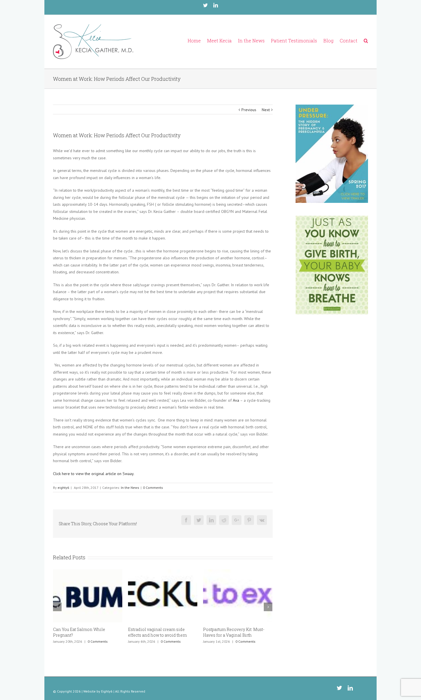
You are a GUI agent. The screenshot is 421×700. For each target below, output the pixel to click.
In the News (130, 487)
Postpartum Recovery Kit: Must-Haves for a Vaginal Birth (222, 632)
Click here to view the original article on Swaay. (93, 473)
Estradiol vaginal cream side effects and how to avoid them (146, 632)
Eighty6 (107, 691)
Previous (248, 109)
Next (266, 109)
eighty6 (63, 487)
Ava (236, 400)
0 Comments (153, 487)
